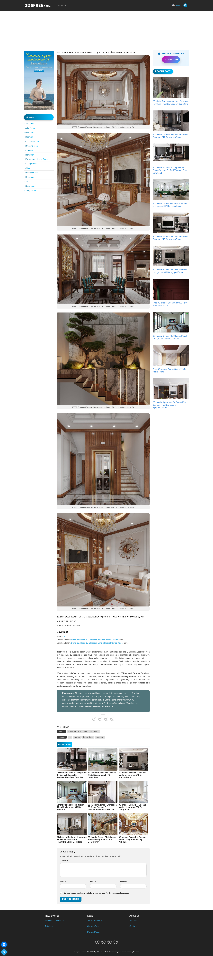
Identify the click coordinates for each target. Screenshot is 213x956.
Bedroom (29, 137)
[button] (185, 5)
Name (63, 882)
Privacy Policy (93, 932)
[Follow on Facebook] (97, 942)
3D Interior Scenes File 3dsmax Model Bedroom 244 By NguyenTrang (170, 135)
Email (93, 882)
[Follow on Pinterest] (109, 942)
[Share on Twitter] (100, 719)
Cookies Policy (93, 926)
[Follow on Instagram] (103, 942)
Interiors (77, 737)
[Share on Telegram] (112, 719)
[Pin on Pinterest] (106, 719)
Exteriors (29, 150)
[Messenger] (4, 944)
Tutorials (49, 926)
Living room (100, 737)
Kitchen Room (88, 737)
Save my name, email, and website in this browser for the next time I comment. (96, 893)
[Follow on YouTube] (116, 942)
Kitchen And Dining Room (36, 159)
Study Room (30, 191)
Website (123, 882)
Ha (65, 637)
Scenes (60, 5)
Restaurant (30, 177)
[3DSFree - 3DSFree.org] (38, 5)
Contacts (133, 926)
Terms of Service (94, 920)
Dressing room (31, 146)
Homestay (29, 155)
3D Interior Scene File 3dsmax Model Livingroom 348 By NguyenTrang (170, 271)
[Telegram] (4, 952)
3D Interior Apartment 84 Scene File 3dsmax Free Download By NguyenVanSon (169, 405)
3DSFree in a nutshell (54, 920)
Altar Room (30, 128)
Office (27, 168)
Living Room (30, 164)
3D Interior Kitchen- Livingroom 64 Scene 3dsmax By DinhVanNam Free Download (170, 170)
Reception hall (31, 173)
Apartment (29, 124)
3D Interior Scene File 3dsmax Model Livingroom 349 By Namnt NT (170, 337)
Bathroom (29, 132)
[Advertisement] (106, 29)
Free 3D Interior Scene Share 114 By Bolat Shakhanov (170, 304)
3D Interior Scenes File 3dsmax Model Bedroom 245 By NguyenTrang (170, 237)
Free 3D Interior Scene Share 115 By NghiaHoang (170, 370)
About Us (133, 920)
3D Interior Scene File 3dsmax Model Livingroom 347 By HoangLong (170, 204)
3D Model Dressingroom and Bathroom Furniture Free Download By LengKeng (170, 102)
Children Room (32, 141)
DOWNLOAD (171, 59)
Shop (27, 182)
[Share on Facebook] (94, 719)
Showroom (30, 186)
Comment (64, 860)
